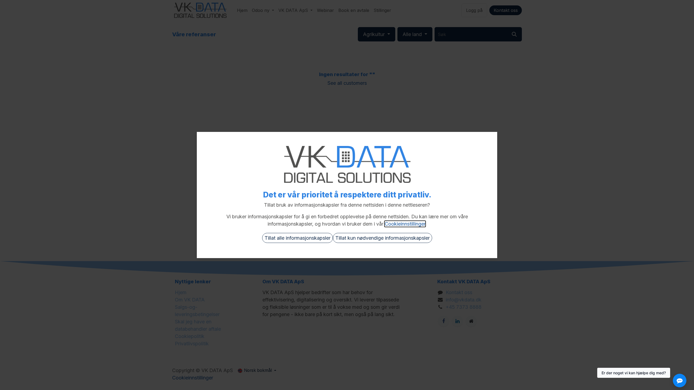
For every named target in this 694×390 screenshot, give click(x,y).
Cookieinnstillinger (405, 224)
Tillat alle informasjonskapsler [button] (297, 238)
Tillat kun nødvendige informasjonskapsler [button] (382, 238)
